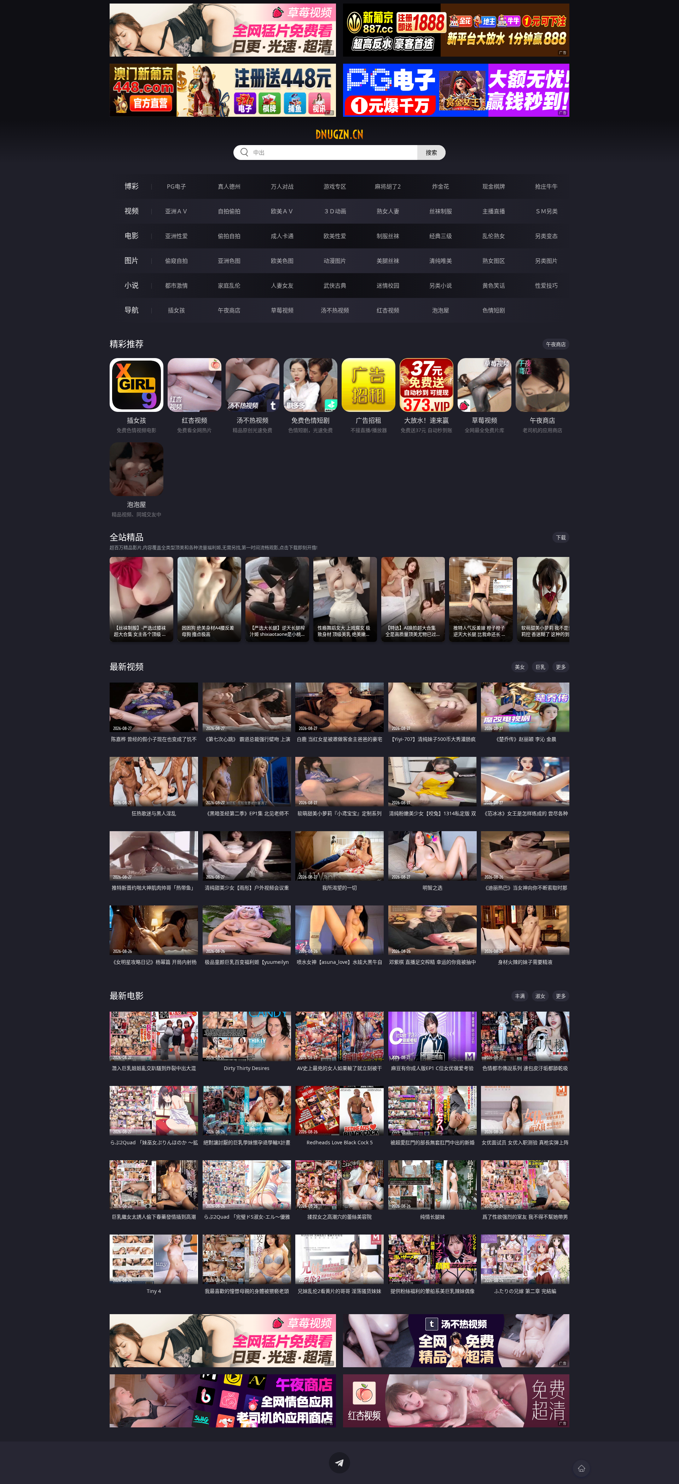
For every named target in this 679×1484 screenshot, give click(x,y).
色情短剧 (493, 310)
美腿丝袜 (388, 261)
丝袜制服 (440, 211)
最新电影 (127, 995)
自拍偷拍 (229, 211)
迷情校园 (388, 285)
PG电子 (176, 186)
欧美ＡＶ (282, 211)
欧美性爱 (335, 236)
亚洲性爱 (176, 236)
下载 (561, 537)
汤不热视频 (335, 310)
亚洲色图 (229, 261)
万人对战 (282, 186)
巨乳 (540, 666)
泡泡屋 (440, 310)
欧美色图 (282, 261)
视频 (131, 211)
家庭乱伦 (229, 285)
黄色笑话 (493, 285)
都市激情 (176, 285)
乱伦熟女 (493, 236)
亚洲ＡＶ (176, 211)
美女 (520, 666)
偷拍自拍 (229, 236)
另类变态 (546, 236)
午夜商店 (229, 310)
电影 (131, 236)
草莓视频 (282, 310)
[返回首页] (581, 1468)
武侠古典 (335, 285)
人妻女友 (282, 285)
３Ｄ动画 (335, 211)
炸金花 (440, 186)
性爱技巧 (546, 285)
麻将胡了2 (388, 186)
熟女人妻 (388, 211)
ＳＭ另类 (546, 211)
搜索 (431, 152)
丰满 (520, 996)
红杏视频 (388, 310)
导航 (131, 310)
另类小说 (440, 285)
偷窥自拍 (176, 261)
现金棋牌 (493, 186)
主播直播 (493, 211)
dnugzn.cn (339, 134)
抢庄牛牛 (546, 186)
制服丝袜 (388, 236)
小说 (131, 285)
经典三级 (440, 236)
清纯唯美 (440, 261)
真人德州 (229, 186)
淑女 (540, 996)
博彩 (131, 186)
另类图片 (546, 261)
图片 (131, 260)
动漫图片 (335, 261)
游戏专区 (335, 186)
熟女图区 (493, 261)
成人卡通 (282, 236)
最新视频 (127, 666)
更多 (561, 666)
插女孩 (176, 310)
